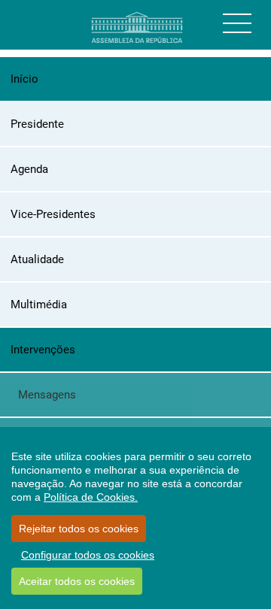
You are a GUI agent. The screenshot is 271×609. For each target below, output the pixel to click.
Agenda (29, 169)
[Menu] (237, 23)
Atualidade (37, 259)
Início (24, 79)
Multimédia (39, 304)
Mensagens (47, 394)
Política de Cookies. (91, 497)
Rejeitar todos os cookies (79, 529)
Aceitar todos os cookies (77, 581)
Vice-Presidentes (53, 214)
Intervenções (43, 349)
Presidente (37, 124)
